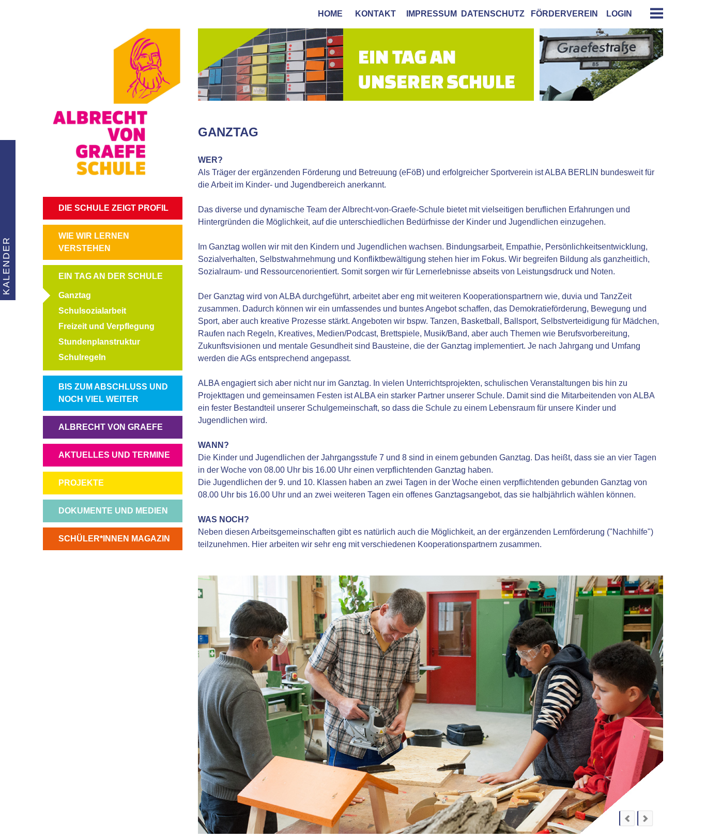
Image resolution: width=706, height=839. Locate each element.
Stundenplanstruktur (99, 341)
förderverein (562, 13)
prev (627, 818)
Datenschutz (493, 13)
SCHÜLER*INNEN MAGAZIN (114, 538)
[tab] (652, 13)
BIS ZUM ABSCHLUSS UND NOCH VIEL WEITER (113, 392)
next (645, 818)
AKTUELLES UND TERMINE (114, 454)
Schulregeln (82, 357)
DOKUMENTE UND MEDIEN (113, 510)
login (619, 13)
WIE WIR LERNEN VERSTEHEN (93, 242)
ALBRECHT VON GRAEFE (110, 427)
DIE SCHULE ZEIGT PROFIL (113, 208)
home (328, 13)
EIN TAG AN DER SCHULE (110, 276)
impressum (429, 13)
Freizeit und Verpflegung (106, 326)
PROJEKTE (81, 482)
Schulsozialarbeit (92, 310)
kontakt (373, 13)
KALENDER (6, 266)
